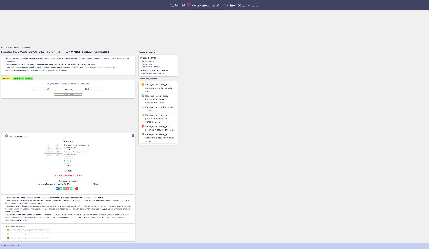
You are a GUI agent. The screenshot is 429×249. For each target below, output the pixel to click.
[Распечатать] (133, 136)
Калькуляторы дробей (152, 67)
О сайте (229, 5)
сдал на (180, 5)
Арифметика (148, 64)
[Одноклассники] (67, 188)
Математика (148, 61)
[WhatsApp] (60, 188)
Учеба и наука (150, 57)
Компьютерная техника (154, 70)
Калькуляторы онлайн (206, 5)
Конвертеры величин (152, 73)
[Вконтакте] (57, 188)
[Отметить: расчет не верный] (77, 188)
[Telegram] (64, 188)
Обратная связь (248, 5)
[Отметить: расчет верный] (72, 188)
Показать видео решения (19, 136)
